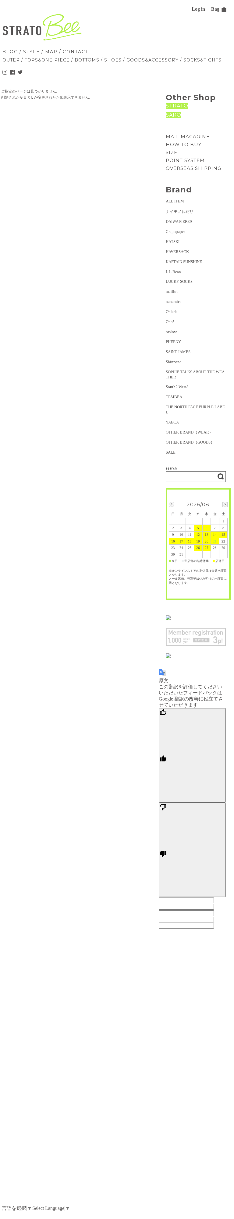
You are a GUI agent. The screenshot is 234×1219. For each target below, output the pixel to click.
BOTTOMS (87, 60)
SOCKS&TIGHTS (202, 60)
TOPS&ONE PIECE (47, 60)
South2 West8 (177, 387)
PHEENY (173, 341)
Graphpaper (175, 231)
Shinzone (173, 362)
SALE (171, 452)
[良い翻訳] (192, 755)
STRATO (177, 106)
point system (185, 160)
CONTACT (75, 51)
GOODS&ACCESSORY (152, 60)
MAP (51, 51)
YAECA (172, 422)
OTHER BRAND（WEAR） (189, 432)
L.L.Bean (173, 271)
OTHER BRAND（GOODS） (190, 442)
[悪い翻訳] (192, 850)
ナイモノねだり (179, 211)
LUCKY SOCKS (179, 281)
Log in (198, 9)
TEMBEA (174, 397)
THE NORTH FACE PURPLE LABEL (195, 409)
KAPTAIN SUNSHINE (184, 261)
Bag (216, 9)
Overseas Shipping (193, 168)
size (171, 152)
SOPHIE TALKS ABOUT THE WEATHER (195, 374)
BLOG (10, 51)
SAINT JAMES (178, 352)
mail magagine (188, 136)
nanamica (174, 301)
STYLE (31, 51)
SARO (173, 115)
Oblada (172, 311)
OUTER (11, 60)
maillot (172, 291)
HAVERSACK (177, 251)
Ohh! (170, 321)
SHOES (113, 60)
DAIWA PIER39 (179, 221)
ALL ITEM (175, 201)
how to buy (183, 144)
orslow (171, 331)
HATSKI (172, 241)
